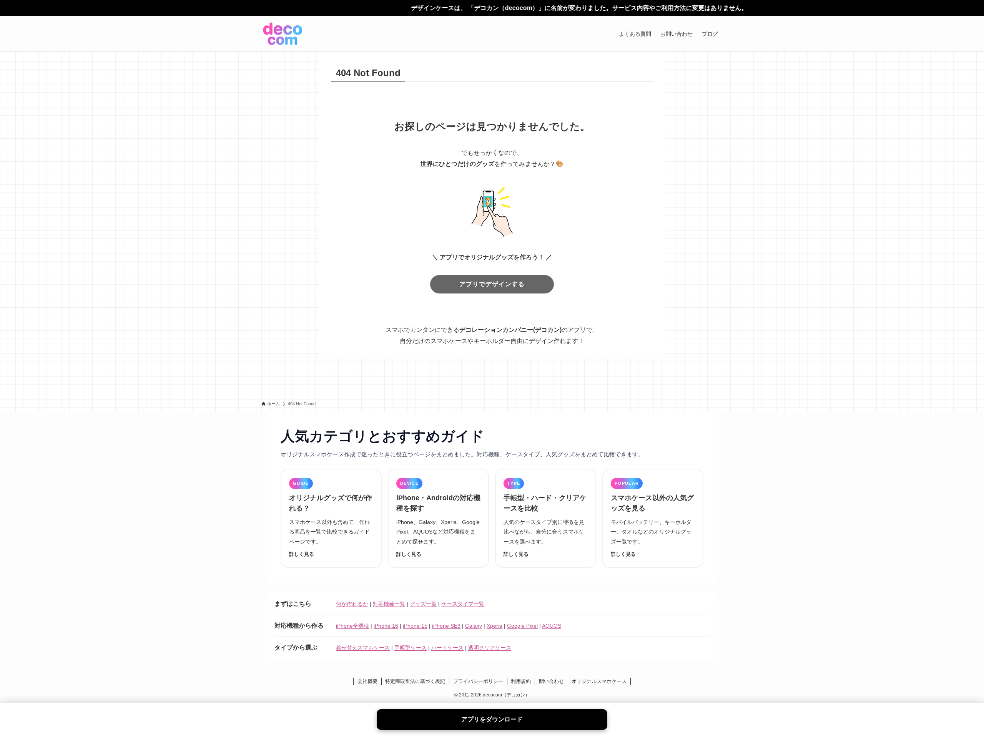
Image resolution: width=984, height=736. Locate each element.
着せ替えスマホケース (363, 648)
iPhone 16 (386, 626)
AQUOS (551, 626)
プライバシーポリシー (478, 681)
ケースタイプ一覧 (462, 604)
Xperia (494, 626)
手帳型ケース (410, 648)
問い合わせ (551, 681)
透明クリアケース (489, 648)
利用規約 (521, 681)
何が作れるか (352, 604)
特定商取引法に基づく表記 (415, 681)
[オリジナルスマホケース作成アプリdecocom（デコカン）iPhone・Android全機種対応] (282, 33)
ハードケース (447, 648)
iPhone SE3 (446, 626)
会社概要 (367, 681)
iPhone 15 (415, 626)
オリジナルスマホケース (599, 681)
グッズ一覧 (423, 604)
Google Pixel (522, 626)
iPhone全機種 (352, 626)
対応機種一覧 (389, 604)
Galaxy (473, 626)
